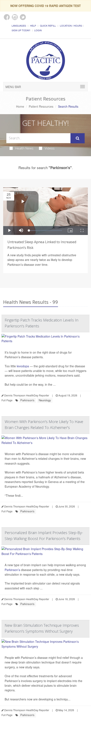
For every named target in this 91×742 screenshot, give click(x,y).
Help (33, 25)
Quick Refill (48, 25)
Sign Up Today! (21, 30)
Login (38, 30)
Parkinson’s (12, 570)
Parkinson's (27, 400)
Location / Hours (71, 25)
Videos (50, 148)
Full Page (6, 400)
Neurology (45, 400)
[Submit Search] (77, 138)
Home (20, 106)
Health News (24, 148)
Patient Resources (41, 106)
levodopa (23, 366)
